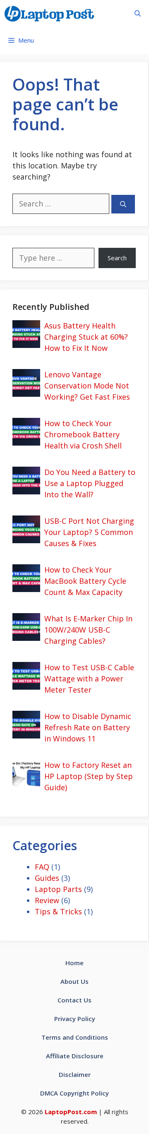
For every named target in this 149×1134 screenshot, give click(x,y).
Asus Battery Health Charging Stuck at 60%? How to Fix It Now (86, 337)
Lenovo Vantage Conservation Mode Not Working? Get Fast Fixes (87, 385)
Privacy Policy (74, 1018)
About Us (74, 981)
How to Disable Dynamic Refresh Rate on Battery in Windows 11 (87, 727)
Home (74, 963)
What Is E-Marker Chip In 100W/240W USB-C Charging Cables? (88, 630)
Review (47, 900)
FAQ (42, 867)
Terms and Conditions (74, 1037)
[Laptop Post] (49, 13)
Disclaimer (75, 1074)
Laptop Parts (58, 889)
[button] (137, 13)
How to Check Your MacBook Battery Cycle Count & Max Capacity (85, 581)
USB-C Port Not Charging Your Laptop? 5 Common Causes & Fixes (89, 532)
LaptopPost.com (71, 1112)
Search (117, 258)
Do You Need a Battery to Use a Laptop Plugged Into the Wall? (89, 483)
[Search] (123, 204)
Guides (47, 878)
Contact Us (74, 1000)
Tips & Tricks (58, 911)
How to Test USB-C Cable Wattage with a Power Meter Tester (89, 678)
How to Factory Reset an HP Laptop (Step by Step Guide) (88, 776)
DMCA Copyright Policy (74, 1093)
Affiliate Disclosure (74, 1056)
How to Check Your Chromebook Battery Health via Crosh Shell (83, 434)
